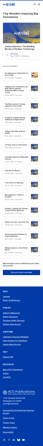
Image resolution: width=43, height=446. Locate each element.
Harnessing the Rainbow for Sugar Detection (16, 235)
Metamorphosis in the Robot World (16, 249)
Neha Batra (14, 54)
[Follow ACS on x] (4, 439)
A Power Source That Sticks (16, 145)
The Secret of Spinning (14, 183)
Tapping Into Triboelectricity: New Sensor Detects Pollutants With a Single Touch (16, 89)
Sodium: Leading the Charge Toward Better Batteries (16, 209)
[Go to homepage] (9, 4)
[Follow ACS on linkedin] (13, 439)
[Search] (34, 4)
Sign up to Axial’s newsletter (21, 272)
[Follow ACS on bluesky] (18, 439)
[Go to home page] (21, 392)
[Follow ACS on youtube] (23, 439)
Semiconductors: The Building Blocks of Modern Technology (20, 47)
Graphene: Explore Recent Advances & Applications (15, 119)
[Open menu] (39, 4)
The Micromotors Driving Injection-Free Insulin (15, 105)
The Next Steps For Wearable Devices (16, 158)
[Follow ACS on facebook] (9, 439)
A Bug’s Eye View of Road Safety (15, 132)
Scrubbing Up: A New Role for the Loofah (16, 74)
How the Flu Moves (12, 170)
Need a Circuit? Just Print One (17, 222)
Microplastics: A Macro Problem (14, 196)
